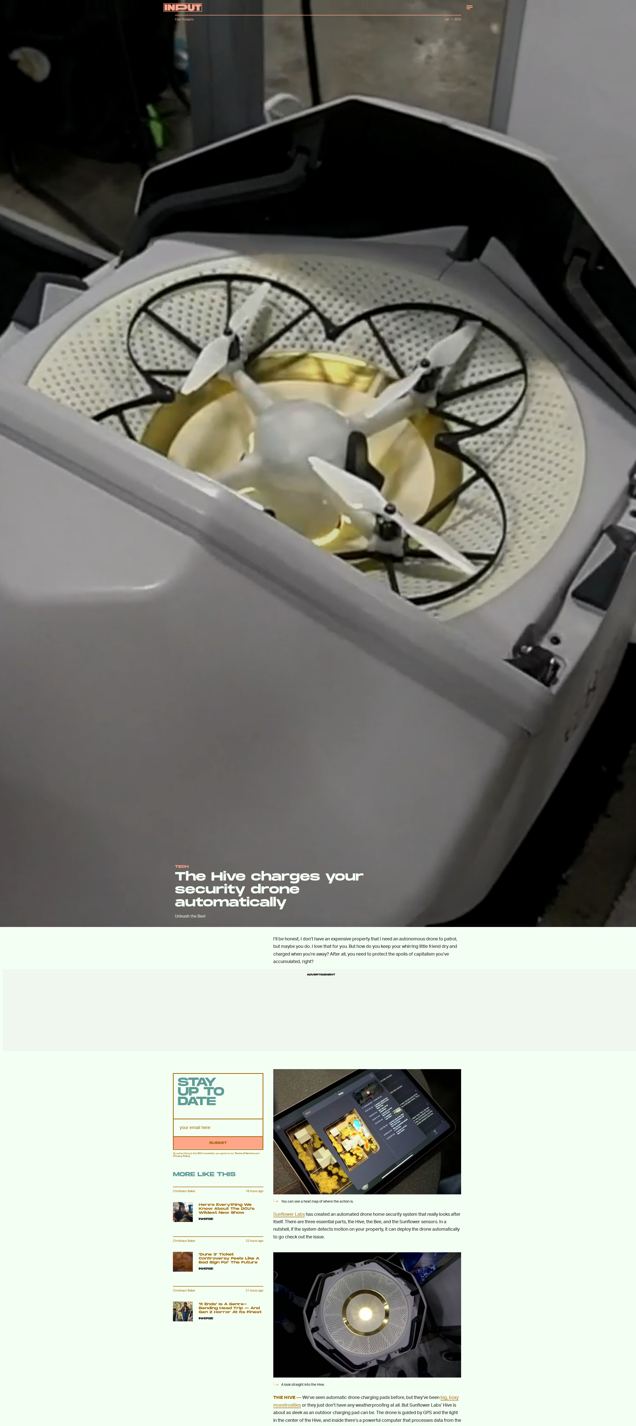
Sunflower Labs (289, 1214)
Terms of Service (245, 1153)
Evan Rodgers (184, 19)
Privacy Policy (181, 1155)
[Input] (182, 7)
